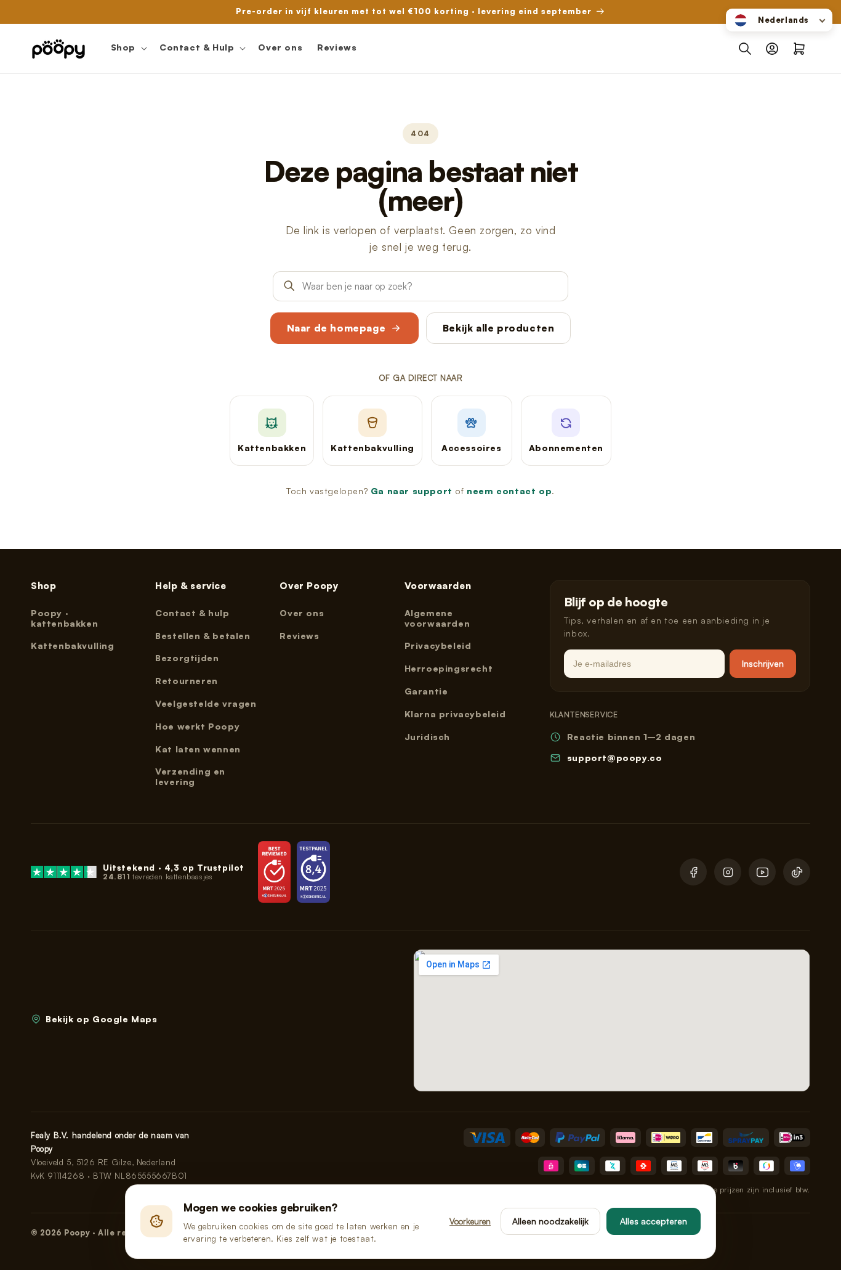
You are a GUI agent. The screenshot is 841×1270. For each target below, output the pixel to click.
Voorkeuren (470, 1221)
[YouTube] (762, 871)
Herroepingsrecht (448, 668)
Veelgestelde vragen (205, 703)
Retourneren (186, 680)
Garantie (426, 691)
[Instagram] (727, 871)
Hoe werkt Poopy (197, 726)
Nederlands (783, 20)
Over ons (302, 613)
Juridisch (427, 736)
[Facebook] (693, 871)
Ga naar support (412, 491)
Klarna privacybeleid (455, 714)
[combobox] (779, 20)
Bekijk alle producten (499, 328)
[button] (127, 48)
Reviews (299, 635)
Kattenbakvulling (73, 645)
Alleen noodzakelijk (550, 1221)
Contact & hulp (192, 613)
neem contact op (509, 491)
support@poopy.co (614, 757)
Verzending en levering (190, 776)
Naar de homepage (336, 328)
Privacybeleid (438, 645)
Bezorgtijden (187, 658)
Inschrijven (763, 663)
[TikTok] (796, 871)
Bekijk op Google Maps (102, 1019)
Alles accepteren (653, 1221)
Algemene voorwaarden (437, 618)
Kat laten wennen (198, 749)
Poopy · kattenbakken (64, 618)
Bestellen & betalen (202, 635)
